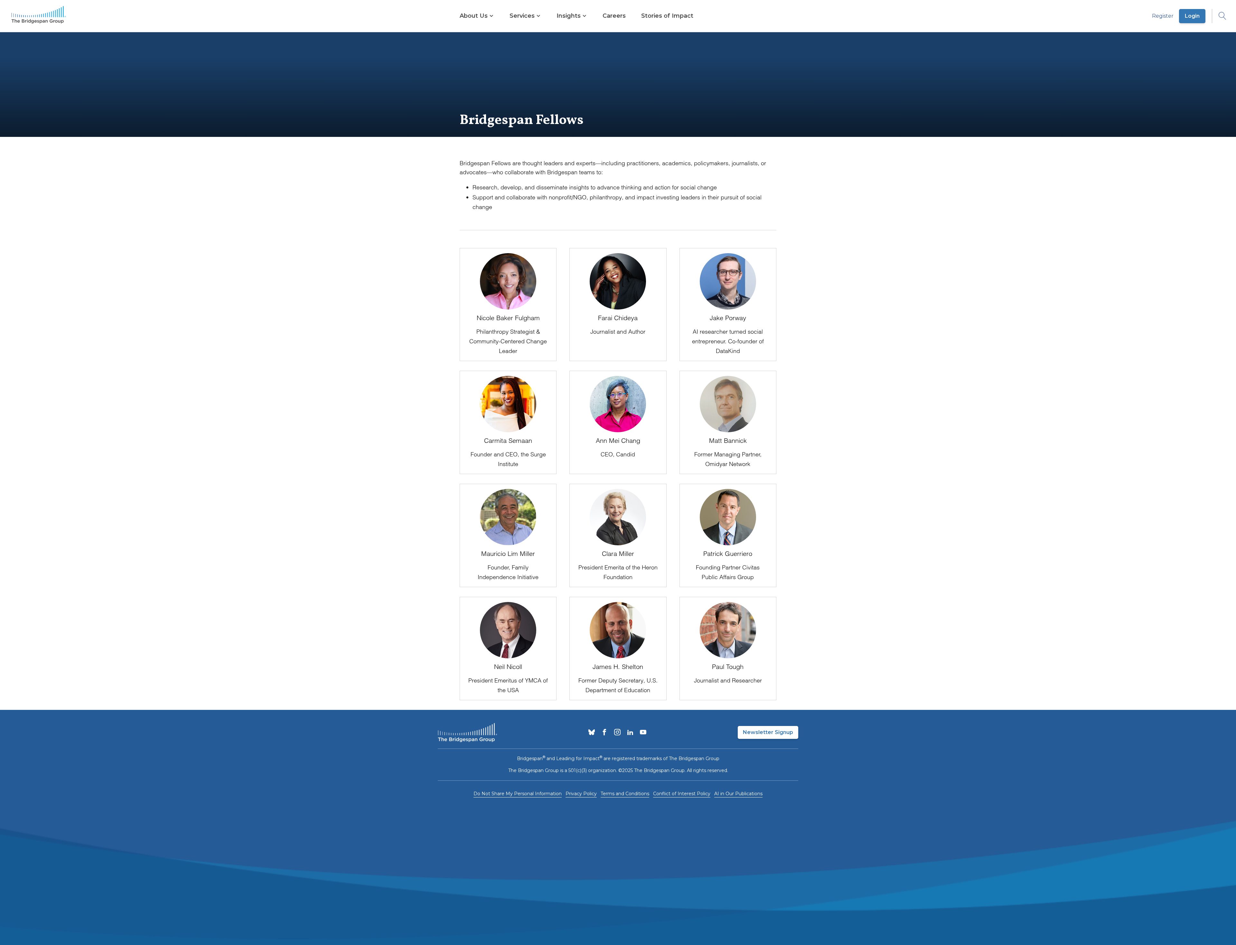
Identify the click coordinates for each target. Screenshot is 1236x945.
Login (1192, 16)
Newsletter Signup (768, 732)
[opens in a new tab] (591, 733)
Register (1163, 16)
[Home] (38, 16)
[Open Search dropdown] (1219, 16)
